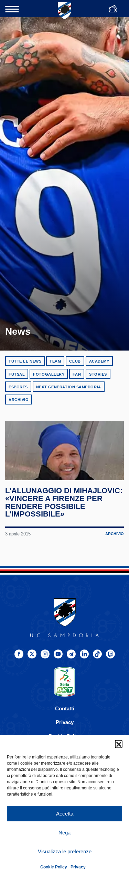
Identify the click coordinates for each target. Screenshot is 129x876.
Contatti (64, 708)
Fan (77, 374)
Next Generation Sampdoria (68, 387)
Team (55, 361)
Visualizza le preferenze (65, 851)
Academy (99, 361)
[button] (118, 743)
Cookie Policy (53, 867)
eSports (18, 387)
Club (74, 361)
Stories (98, 374)
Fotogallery (48, 374)
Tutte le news (25, 361)
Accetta (64, 814)
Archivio (19, 400)
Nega (64, 832)
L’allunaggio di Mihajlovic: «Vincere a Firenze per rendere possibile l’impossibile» (63, 502)
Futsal (17, 374)
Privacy (78, 867)
